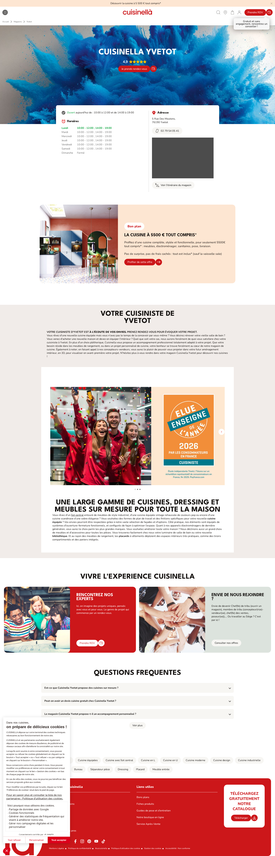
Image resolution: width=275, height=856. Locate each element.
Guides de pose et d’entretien (154, 810)
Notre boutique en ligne (150, 817)
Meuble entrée (160, 769)
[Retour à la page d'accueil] (137, 12)
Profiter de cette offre (139, 262)
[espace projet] (239, 12)
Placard (140, 769)
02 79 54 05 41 (170, 131)
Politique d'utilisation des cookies (125, 848)
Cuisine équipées (88, 760)
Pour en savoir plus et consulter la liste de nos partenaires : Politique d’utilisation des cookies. (34, 796)
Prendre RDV (255, 12)
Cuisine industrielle (249, 760)
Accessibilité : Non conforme (177, 848)
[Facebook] (75, 841)
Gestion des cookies (152, 848)
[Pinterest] (89, 841)
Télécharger (241, 818)
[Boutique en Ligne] (232, 12)
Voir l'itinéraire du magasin (176, 185)
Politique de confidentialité (79, 848)
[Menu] (5, 12)
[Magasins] (225, 12)
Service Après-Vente (148, 824)
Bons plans (143, 797)
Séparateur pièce (100, 769)
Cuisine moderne (195, 760)
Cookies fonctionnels (21, 813)
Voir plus (137, 725)
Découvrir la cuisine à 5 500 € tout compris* (135, 3)
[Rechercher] (218, 12)
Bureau (78, 769)
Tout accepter (58, 840)
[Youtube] (96, 841)
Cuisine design (221, 760)
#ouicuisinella (101, 848)
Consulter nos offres (226, 643)
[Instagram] (82, 841)
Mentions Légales (56, 848)
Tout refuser (14, 840)
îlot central (77, 515)
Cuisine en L (148, 760)
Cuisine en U (170, 760)
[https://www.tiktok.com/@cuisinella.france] (103, 841)
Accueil (5, 21)
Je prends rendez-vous (134, 69)
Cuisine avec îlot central (119, 760)
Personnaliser (36, 840)
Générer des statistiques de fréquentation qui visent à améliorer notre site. (36, 818)
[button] (7, 850)
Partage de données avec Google (29, 809)
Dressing (123, 769)
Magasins (18, 21)
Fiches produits (145, 804)
